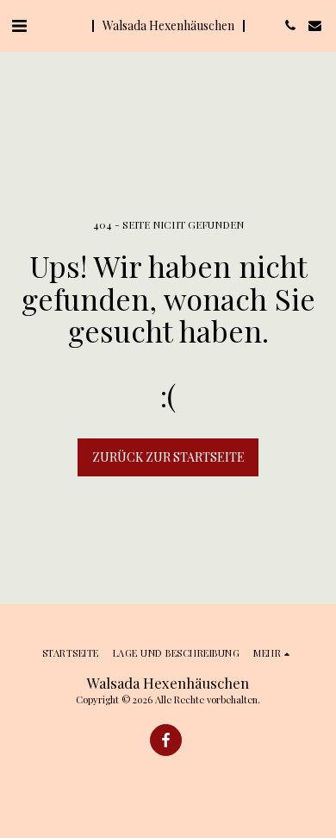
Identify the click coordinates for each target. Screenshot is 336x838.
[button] (19, 24)
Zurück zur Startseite (168, 457)
